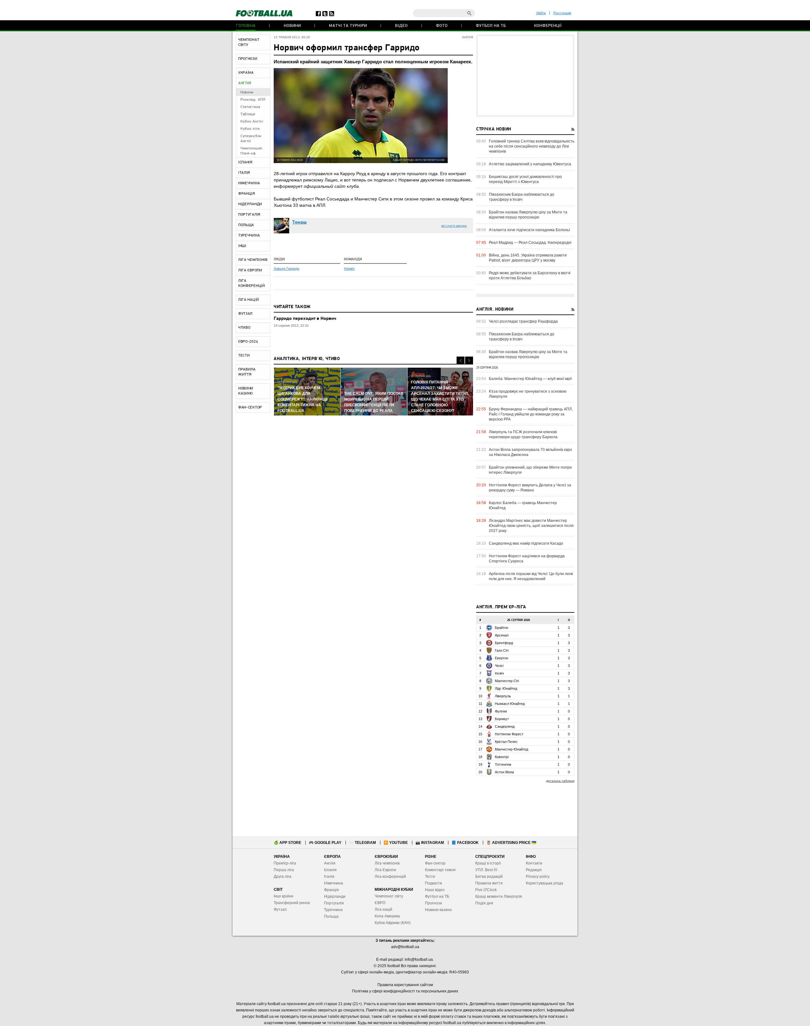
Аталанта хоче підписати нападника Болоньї (529, 230)
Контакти (534, 863)
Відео (401, 26)
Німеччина (333, 883)
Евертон (501, 658)
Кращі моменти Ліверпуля (498, 896)
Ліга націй (383, 909)
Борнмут (502, 719)
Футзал (280, 909)
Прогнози (433, 903)
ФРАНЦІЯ (246, 194)
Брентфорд (504, 643)
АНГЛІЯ (244, 83)
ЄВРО (380, 903)
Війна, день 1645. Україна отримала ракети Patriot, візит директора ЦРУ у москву (528, 258)
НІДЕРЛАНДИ (250, 204)
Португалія (334, 903)
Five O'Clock (486, 890)
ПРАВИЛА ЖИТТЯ (247, 372)
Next (469, 360)
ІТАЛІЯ (244, 173)
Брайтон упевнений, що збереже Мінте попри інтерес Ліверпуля (530, 470)
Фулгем (501, 711)
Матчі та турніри (348, 26)
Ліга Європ (384, 870)
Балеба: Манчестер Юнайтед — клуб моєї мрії (530, 379)
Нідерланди (335, 896)
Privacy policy (538, 876)
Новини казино (438, 910)
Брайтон (501, 628)
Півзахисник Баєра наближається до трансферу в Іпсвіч (521, 197)
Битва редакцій (489, 876)
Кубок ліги (250, 129)
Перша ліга (284, 870)
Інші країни (283, 896)
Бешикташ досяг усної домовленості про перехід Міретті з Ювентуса (525, 179)
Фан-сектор (435, 863)
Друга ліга (282, 876)
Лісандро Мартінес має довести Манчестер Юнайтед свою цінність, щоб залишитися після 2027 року (531, 525)
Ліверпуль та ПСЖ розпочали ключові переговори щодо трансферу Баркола (523, 434)
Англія (329, 863)
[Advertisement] (525, 75)
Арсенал (501, 635)
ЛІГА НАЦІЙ (248, 300)
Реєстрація (562, 13)
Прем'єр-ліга (285, 863)
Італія (329, 876)
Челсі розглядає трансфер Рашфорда (523, 321)
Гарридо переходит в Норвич (305, 318)
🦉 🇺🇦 (511, 843)
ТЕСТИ (244, 356)
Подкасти (433, 883)
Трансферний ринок (292, 903)
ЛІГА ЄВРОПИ (250, 270)
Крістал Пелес (506, 742)
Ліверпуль (503, 696)
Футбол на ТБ (491, 26)
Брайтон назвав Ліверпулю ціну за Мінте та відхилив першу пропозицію (528, 214)
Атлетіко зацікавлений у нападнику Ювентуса (530, 164)
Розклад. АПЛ (252, 100)
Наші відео (435, 890)
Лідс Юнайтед (506, 688)
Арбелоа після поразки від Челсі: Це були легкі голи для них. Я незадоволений (531, 576)
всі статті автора (454, 225)
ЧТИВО (244, 328)
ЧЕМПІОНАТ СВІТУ (248, 42)
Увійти (541, 13)
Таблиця (247, 114)
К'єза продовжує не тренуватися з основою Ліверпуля (527, 394)
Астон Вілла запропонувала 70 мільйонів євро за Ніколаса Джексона (530, 452)
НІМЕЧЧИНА (249, 183)
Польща (331, 916)
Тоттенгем (503, 764)
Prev (460, 360)
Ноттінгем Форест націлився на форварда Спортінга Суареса (527, 558)
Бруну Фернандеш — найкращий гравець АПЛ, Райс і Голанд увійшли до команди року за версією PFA (531, 414)
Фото (442, 26)
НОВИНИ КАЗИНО (245, 391)
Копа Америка (387, 916)
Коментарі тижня (440, 870)
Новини (292, 26)
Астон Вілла (504, 772)
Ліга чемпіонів (387, 863)
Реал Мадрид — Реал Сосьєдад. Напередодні (530, 242)
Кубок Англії (251, 122)
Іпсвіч (499, 673)
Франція (331, 890)
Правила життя (489, 883)
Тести (430, 876)
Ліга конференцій (390, 876)
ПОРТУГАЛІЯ (249, 215)
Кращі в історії (488, 863)
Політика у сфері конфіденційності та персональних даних (405, 991)
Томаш (299, 222)
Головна (246, 26)
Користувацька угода (544, 883)
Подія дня (484, 903)
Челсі (499, 666)
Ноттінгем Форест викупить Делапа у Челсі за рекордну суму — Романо (530, 487)
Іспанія (330, 870)
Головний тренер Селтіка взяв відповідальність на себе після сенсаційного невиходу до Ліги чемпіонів (531, 146)
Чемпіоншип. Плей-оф (252, 151)
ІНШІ (242, 246)
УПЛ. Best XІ (486, 870)
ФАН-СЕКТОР (250, 407)
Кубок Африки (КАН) (393, 923)
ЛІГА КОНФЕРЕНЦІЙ (251, 283)
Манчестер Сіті (507, 681)
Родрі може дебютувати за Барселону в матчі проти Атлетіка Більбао (529, 275)
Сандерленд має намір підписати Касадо (526, 543)
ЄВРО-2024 (248, 342)
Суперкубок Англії (251, 138)
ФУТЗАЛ (245, 314)
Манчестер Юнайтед (511, 749)
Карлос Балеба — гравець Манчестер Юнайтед (523, 505)
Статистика (250, 107)
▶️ (395, 843)
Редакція (534, 870)
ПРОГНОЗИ (248, 59)
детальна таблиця (560, 780)
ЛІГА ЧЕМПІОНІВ (253, 260)
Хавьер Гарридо (286, 268)
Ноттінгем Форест (509, 734)
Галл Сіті (501, 650)
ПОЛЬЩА (246, 225)
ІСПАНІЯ (245, 162)
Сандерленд (504, 726)
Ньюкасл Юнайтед (510, 704)
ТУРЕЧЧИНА (249, 236)
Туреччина (333, 910)
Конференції (548, 26)
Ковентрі (501, 757)
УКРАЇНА (246, 73)
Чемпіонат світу (389, 896)
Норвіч (349, 268)
